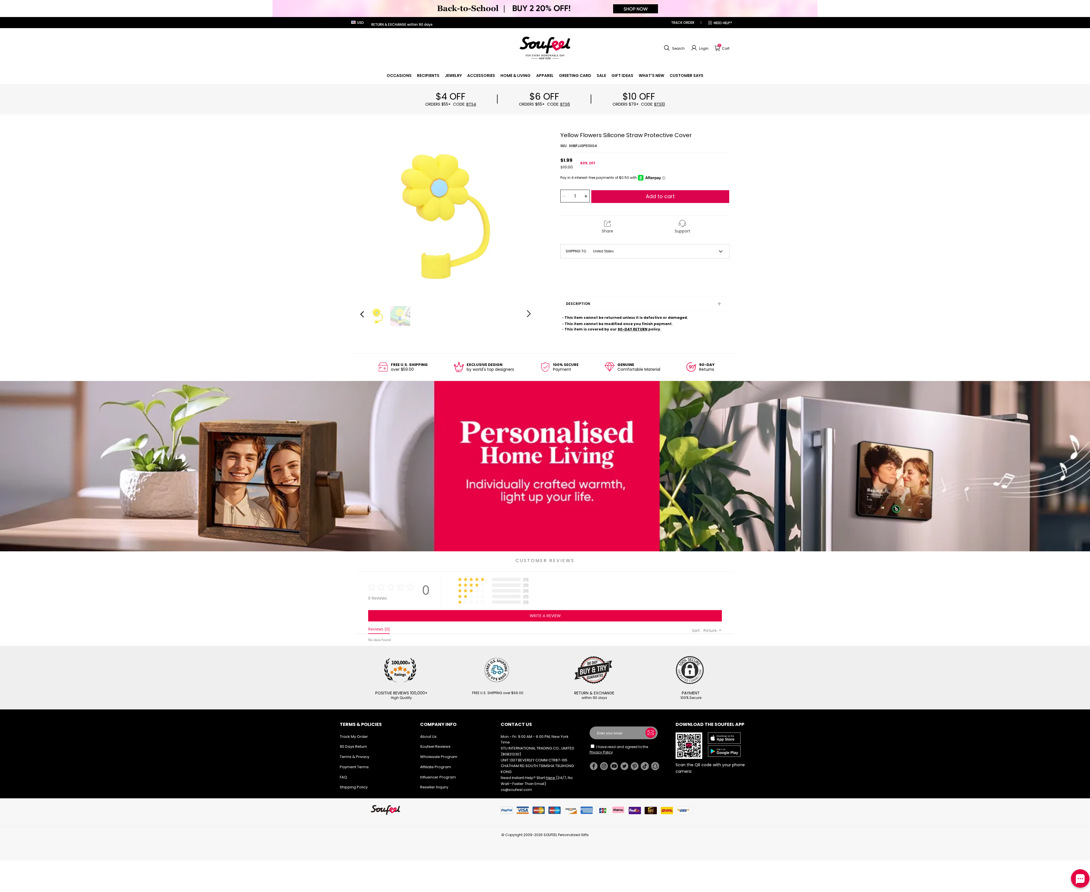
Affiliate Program (435, 767)
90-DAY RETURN (632, 329)
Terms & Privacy (354, 756)
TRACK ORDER (682, 22)
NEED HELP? (723, 22)
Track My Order (354, 736)
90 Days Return (353, 746)
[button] (674, 48)
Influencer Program (438, 777)
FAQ (343, 777)
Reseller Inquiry (434, 787)
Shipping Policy (354, 787)
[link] (399, 75)
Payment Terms (354, 767)
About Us (428, 736)
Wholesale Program (438, 756)
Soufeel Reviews (435, 746)
